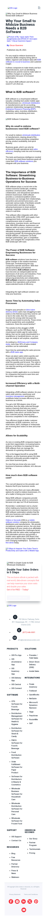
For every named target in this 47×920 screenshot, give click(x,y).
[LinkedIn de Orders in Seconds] (23, 901)
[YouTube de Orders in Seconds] (24, 910)
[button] (31, 8)
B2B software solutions (24, 161)
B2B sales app (17, 352)
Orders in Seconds (13, 520)
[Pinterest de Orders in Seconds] (36, 901)
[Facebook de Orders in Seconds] (11, 901)
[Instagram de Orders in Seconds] (17, 901)
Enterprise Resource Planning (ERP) (21, 109)
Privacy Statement (14, 894)
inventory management (15, 396)
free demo (10, 543)
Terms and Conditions (31, 894)
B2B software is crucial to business (23, 61)
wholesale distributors (31, 103)
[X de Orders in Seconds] (30, 901)
